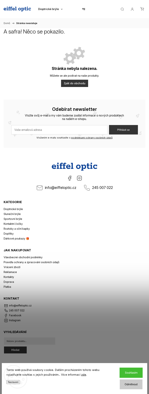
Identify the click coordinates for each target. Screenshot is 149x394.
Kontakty (9, 276)
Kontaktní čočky (13, 223)
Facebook (69, 178)
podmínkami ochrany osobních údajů (91, 137)
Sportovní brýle (13, 218)
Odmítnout (131, 384)
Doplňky (9, 233)
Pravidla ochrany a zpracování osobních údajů (31, 262)
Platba (7, 286)
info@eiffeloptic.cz (60, 187)
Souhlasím (131, 372)
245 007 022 (102, 187)
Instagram (79, 178)
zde (83, 374)
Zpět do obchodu (74, 83)
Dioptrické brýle (13, 209)
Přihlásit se (123, 129)
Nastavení (13, 382)
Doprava (9, 281)
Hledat (15, 349)
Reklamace (10, 272)
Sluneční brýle (12, 213)
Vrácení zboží (12, 267)
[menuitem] (50, 9)
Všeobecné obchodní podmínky (23, 257)
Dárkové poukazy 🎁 (16, 238)
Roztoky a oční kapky (17, 228)
